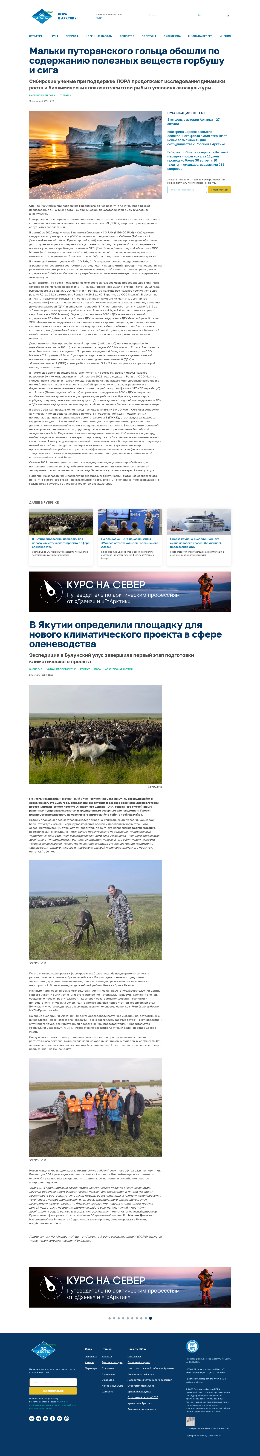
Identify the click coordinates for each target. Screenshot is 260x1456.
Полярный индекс (139, 1362)
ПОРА (97, 669)
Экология (35, 669)
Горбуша (65, 95)
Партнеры (91, 1368)
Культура (35, 35)
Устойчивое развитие (61, 669)
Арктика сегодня (112, 1362)
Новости (107, 1356)
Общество (127, 35)
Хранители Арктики (140, 1403)
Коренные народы (99, 35)
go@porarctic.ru (194, 1382)
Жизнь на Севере (200, 35)
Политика (149, 35)
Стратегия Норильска (141, 1385)
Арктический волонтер (142, 1408)
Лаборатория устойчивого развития (150, 1379)
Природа (72, 35)
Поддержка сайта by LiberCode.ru (203, 1435)
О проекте (91, 1356)
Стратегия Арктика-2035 (143, 1397)
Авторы (89, 1362)
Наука (54, 35)
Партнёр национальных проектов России (207, 1428)
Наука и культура (112, 1385)
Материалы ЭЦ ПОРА (42, 95)
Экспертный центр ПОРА (207, 1389)
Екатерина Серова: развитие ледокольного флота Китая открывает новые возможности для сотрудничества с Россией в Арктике (197, 138)
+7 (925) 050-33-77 (215, 1372)
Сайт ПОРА (134, 1356)
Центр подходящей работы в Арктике (151, 1368)
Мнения (225, 35)
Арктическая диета (139, 1391)
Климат (85, 669)
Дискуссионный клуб (141, 1373)
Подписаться (219, 189)
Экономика (172, 35)
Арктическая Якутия (119, 669)
